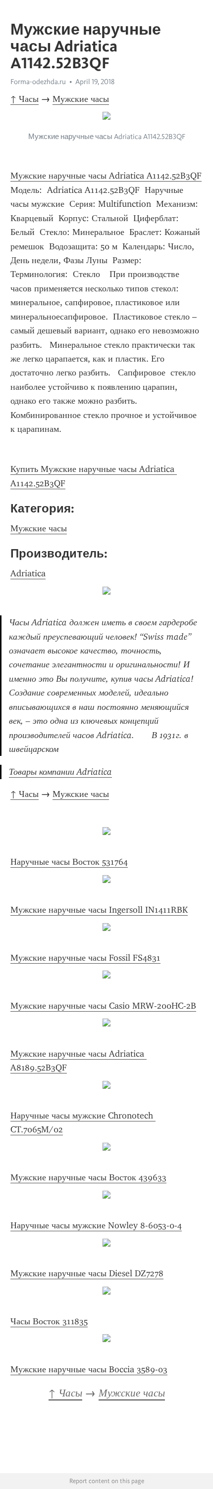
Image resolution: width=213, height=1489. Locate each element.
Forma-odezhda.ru (38, 81)
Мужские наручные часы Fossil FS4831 (85, 957)
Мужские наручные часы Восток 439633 (88, 1177)
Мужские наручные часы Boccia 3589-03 (88, 1369)
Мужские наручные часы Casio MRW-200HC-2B (103, 1005)
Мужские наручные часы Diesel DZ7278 (86, 1273)
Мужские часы (81, 98)
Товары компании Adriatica (60, 771)
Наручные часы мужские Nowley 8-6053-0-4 (96, 1225)
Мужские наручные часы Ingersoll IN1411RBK (99, 909)
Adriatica (28, 573)
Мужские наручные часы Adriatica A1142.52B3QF (106, 175)
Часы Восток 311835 (49, 1321)
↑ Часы (24, 98)
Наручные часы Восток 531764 (69, 861)
